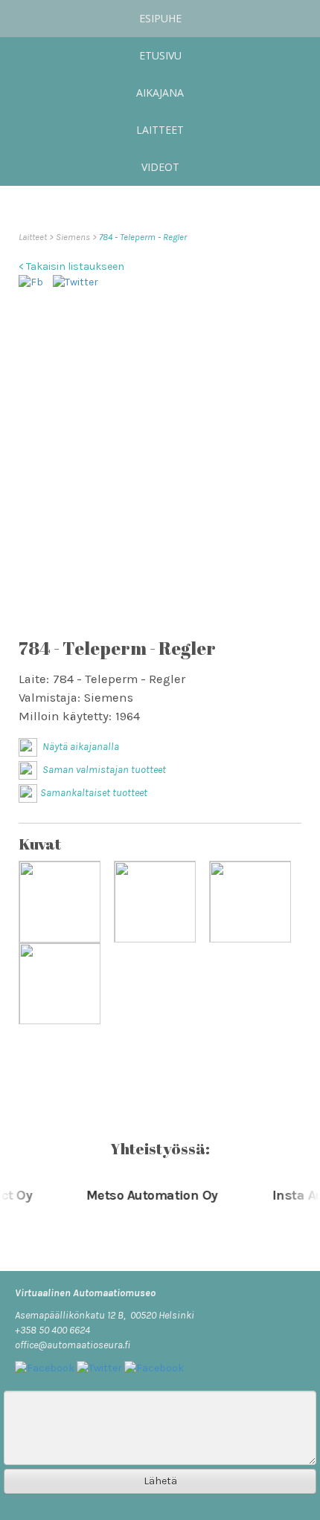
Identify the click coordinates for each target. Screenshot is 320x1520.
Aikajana (160, 92)
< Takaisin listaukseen (71, 266)
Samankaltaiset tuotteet (93, 792)
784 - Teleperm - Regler (143, 236)
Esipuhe (160, 18)
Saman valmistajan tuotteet (103, 769)
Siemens (74, 236)
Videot (160, 167)
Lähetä (160, 1481)
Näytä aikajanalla (79, 746)
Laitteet (160, 130)
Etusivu (160, 55)
